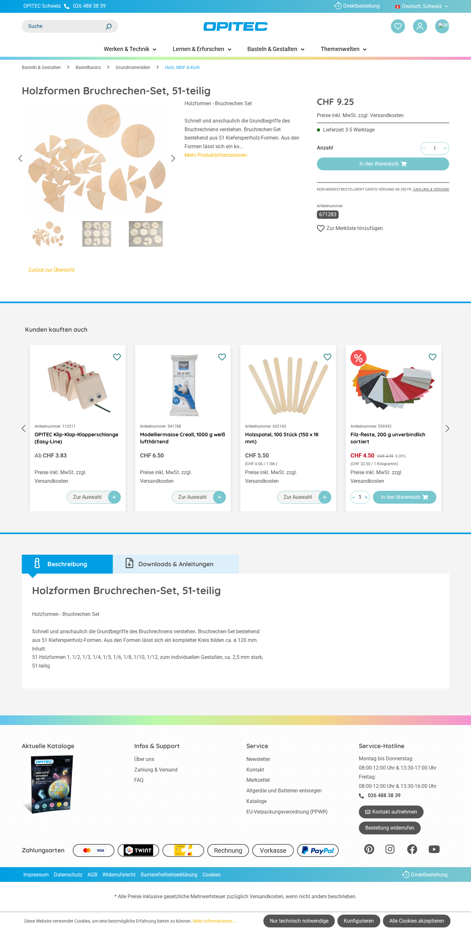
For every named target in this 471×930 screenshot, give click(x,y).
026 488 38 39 (89, 6)
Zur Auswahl (87, 497)
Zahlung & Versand (431, 189)
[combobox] (63, 26)
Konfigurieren (359, 921)
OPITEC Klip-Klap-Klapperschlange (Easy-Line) (76, 438)
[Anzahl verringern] (423, 148)
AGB (92, 875)
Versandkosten (266, 896)
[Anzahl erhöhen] (445, 148)
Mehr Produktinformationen (216, 155)
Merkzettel (258, 780)
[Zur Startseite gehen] (235, 26)
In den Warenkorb (379, 164)
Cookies (211, 875)
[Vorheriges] (20, 158)
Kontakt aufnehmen (394, 812)
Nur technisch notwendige (299, 921)
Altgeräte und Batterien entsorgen (284, 791)
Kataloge (256, 801)
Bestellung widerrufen (389, 828)
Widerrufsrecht (119, 875)
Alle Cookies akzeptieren (416, 921)
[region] (96, 175)
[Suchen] (108, 26)
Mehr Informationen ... (215, 921)
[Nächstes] (173, 158)
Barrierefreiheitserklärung (169, 875)
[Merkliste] (398, 26)
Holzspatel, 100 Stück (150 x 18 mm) (281, 438)
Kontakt (255, 770)
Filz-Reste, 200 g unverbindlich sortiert (388, 438)
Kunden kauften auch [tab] (56, 329)
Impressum (36, 875)
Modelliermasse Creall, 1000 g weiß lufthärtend (182, 438)
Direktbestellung (361, 6)
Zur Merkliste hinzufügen (354, 228)
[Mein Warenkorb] (442, 26)
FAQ (139, 780)
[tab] (67, 564)
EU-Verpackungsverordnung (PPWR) (287, 812)
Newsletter (258, 759)
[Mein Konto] (420, 26)
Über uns (144, 759)
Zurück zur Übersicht (51, 270)
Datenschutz (68, 875)
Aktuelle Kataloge (48, 746)
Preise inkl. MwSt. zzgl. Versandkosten (360, 115)
